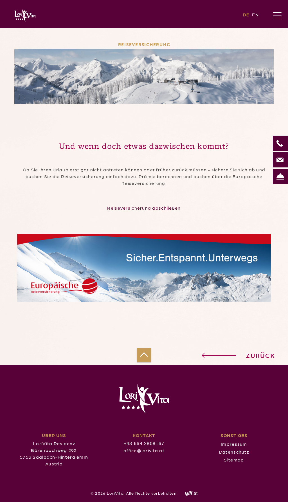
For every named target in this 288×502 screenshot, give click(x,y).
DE (247, 14)
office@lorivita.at (144, 450)
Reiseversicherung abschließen (144, 207)
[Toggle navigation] (277, 15)
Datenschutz (234, 451)
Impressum (234, 444)
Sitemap (234, 459)
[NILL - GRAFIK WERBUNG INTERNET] (188, 493)
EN (255, 14)
